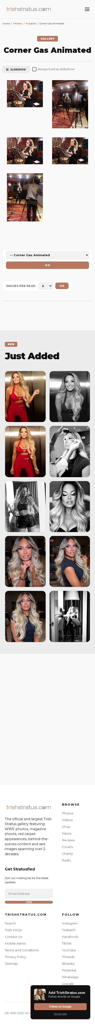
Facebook (70, 937)
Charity (67, 853)
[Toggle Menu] (87, 9)
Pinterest (69, 970)
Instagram (70, 923)
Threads (68, 957)
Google (68, 984)
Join (29, 902)
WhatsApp (70, 977)
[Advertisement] (47, 718)
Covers (67, 847)
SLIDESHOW (18, 69)
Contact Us (13, 937)
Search (10, 923)
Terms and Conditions (22, 950)
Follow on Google (60, 1006)
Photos (67, 813)
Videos (67, 820)
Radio (66, 860)
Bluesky (68, 963)
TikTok (66, 943)
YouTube (69, 950)
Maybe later (60, 1013)
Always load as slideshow (56, 69)
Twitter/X (69, 930)
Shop (66, 827)
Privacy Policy (15, 957)
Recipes (68, 840)
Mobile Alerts (15, 943)
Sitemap (11, 963)
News (66, 833)
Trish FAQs (13, 930)
